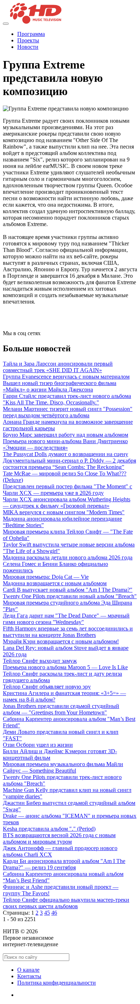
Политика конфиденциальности (56, 983)
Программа (31, 34)
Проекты (28, 40)
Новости (27, 47)
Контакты (29, 976)
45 (47, 913)
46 (54, 913)
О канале (28, 970)
